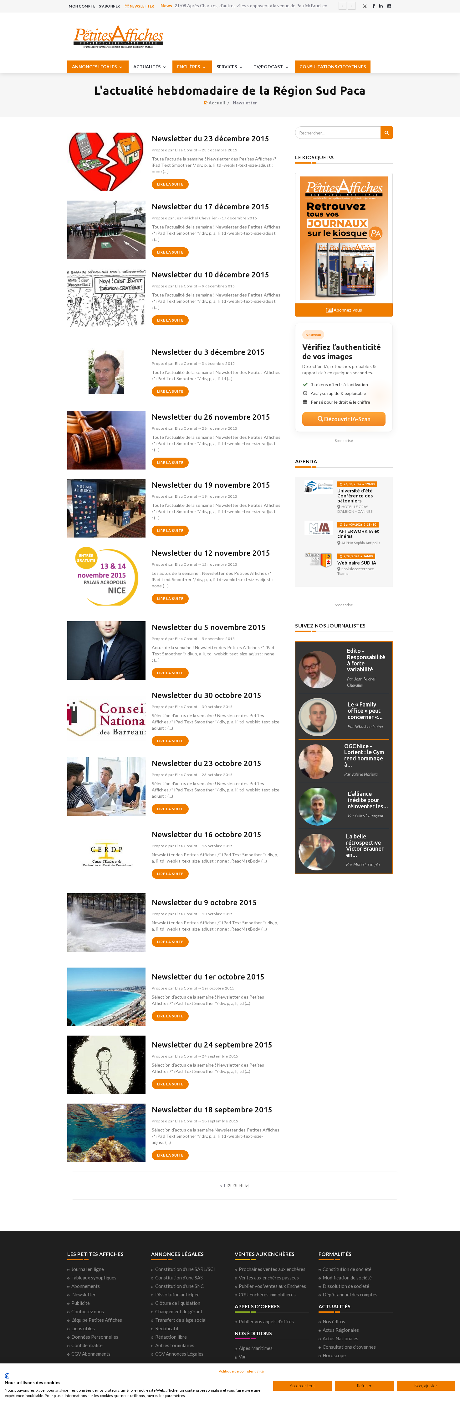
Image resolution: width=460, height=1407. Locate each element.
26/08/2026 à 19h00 (359, 484)
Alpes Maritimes (256, 1348)
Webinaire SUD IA (356, 562)
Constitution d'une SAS (179, 1277)
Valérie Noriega (364, 774)
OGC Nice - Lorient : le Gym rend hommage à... (364, 755)
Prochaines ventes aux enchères (272, 1269)
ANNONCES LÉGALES (95, 66)
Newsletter (84, 1294)
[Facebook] (373, 6)
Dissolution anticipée (177, 1294)
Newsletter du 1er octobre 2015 (208, 977)
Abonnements (85, 1286)
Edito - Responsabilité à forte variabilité (366, 660)
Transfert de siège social (181, 1320)
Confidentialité (87, 1345)
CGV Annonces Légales (179, 1354)
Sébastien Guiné (369, 726)
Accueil (217, 102)
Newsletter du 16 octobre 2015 (206, 834)
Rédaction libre (171, 1337)
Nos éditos (334, 1321)
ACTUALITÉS (147, 66)
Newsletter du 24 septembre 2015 (212, 1045)
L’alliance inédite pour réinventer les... (368, 799)
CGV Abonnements (90, 1354)
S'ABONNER (109, 6)
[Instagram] (389, 6)
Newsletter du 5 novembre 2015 (209, 627)
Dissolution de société (346, 1286)
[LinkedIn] (381, 6)
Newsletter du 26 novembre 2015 (211, 417)
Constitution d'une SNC (179, 1286)
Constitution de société (347, 1269)
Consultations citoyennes (349, 1347)
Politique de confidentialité (241, 1371)
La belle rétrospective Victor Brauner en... (365, 845)
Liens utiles (83, 1328)
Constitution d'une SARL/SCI (185, 1269)
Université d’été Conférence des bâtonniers (355, 495)
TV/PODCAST (268, 66)
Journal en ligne (87, 1269)
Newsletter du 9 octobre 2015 (204, 902)
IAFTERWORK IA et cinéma (358, 533)
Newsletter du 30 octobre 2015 (206, 695)
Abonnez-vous (347, 309)
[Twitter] (365, 6)
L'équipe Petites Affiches (96, 1320)
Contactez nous (87, 1311)
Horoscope (334, 1355)
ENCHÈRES (189, 66)
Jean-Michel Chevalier (196, 218)
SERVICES (227, 66)
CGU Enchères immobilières (267, 1294)
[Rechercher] (387, 132)
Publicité (80, 1303)
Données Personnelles (94, 1337)
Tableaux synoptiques (93, 1277)
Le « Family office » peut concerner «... (365, 710)
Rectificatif (167, 1328)
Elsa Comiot (186, 150)
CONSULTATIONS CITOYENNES (332, 66)
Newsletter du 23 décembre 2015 (210, 138)
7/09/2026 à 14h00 (358, 556)
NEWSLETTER (141, 6)
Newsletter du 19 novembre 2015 (211, 485)
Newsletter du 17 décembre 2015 (210, 206)
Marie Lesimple (366, 864)
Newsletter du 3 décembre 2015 (208, 352)
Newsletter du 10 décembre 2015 (210, 274)
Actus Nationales (340, 1338)
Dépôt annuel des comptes (350, 1294)
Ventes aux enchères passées (269, 1277)
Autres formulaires (174, 1345)
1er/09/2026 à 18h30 (359, 524)
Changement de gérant (178, 1311)
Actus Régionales (341, 1330)
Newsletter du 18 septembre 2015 (212, 1109)
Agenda (306, 461)
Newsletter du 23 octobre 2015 (206, 763)
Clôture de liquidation (177, 1303)
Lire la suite (170, 184)
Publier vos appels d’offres (266, 1321)
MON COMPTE (82, 6)
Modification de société (347, 1277)
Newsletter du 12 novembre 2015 (211, 553)
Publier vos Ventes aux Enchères (272, 1286)
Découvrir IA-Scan (347, 419)
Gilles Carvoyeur (369, 815)
